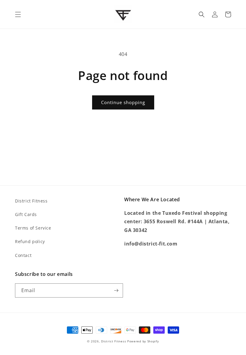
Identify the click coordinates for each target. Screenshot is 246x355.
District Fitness (31, 201)
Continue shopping (123, 102)
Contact (23, 255)
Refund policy (30, 241)
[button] (18, 14)
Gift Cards (26, 214)
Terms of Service (33, 228)
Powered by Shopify (143, 341)
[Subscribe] (116, 290)
